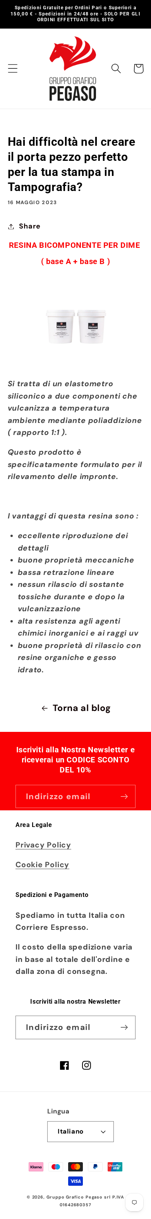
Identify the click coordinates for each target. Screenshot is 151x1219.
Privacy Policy (43, 845)
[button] (13, 69)
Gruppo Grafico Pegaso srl (78, 1197)
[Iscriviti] (124, 796)
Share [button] (29, 226)
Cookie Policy (42, 864)
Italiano (70, 1131)
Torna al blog (82, 708)
